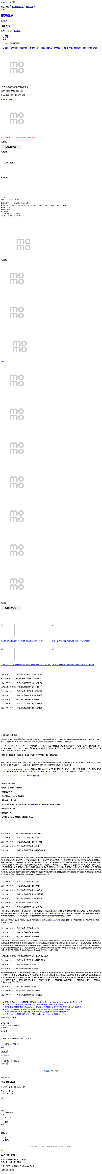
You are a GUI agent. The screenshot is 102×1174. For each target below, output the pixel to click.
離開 (11, 1170)
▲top (2, 1047)
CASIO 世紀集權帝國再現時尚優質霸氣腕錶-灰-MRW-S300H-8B (23, 641)
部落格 (7, 37)
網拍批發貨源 (35, 804)
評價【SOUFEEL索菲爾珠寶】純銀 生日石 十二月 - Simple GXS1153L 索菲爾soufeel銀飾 (35, 1014)
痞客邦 (17, 1038)
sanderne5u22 (5, 1027)
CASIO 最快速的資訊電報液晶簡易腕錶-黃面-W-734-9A (71, 641)
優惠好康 (7, 15)
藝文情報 (17, 31)
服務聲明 (70, 1146)
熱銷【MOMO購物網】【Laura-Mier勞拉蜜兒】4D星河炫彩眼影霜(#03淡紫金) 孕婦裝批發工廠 (37, 1009)
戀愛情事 (16, 1044)
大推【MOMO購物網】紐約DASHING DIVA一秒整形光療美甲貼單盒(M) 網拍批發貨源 (51, 48)
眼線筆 (10, 99)
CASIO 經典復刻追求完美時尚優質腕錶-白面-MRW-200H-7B (73, 665)
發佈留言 (4, 1063)
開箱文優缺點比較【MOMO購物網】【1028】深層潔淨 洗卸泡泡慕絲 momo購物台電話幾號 (36, 1012)
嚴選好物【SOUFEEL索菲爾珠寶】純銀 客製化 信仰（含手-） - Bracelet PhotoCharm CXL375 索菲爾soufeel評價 (43, 1002)
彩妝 (2, 362)
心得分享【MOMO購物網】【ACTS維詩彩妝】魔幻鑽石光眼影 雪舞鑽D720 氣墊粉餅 (34, 1004)
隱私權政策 (62, 1146)
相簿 (6, 35)
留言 (22, 1038)
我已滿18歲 (5, 1170)
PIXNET (36, 1146)
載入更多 (4, 1051)
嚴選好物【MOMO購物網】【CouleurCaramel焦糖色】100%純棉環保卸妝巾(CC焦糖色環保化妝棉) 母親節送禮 (43, 1007)
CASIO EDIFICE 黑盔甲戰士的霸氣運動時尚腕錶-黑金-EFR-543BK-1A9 (26, 665)
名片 (6, 39)
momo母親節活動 (58, 920)
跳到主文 (4, 21)
